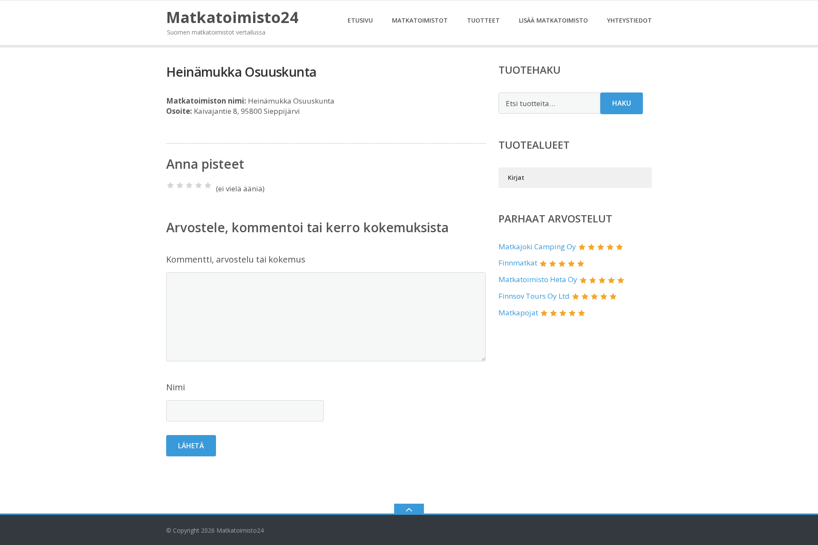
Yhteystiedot (629, 20)
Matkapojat (518, 312)
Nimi (175, 387)
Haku (621, 103)
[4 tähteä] (198, 185)
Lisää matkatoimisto (553, 20)
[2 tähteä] (180, 185)
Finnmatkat (517, 263)
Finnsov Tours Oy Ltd (534, 296)
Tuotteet (483, 20)
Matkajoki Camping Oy (537, 246)
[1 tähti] (170, 185)
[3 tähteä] (189, 185)
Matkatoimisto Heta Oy (537, 279)
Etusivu (360, 20)
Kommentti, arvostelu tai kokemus (235, 259)
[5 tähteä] (208, 185)
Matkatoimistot (420, 20)
